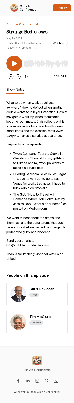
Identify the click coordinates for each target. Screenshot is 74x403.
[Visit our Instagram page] (37, 381)
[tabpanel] (37, 182)
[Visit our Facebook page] (18, 381)
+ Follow (62, 7)
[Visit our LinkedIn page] (28, 381)
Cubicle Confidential (28, 8)
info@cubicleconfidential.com (27, 245)
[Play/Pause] (14, 63)
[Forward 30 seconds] (18, 76)
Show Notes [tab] (15, 89)
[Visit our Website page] (56, 381)
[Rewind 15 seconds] (11, 76)
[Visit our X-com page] (47, 381)
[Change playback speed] (26, 76)
